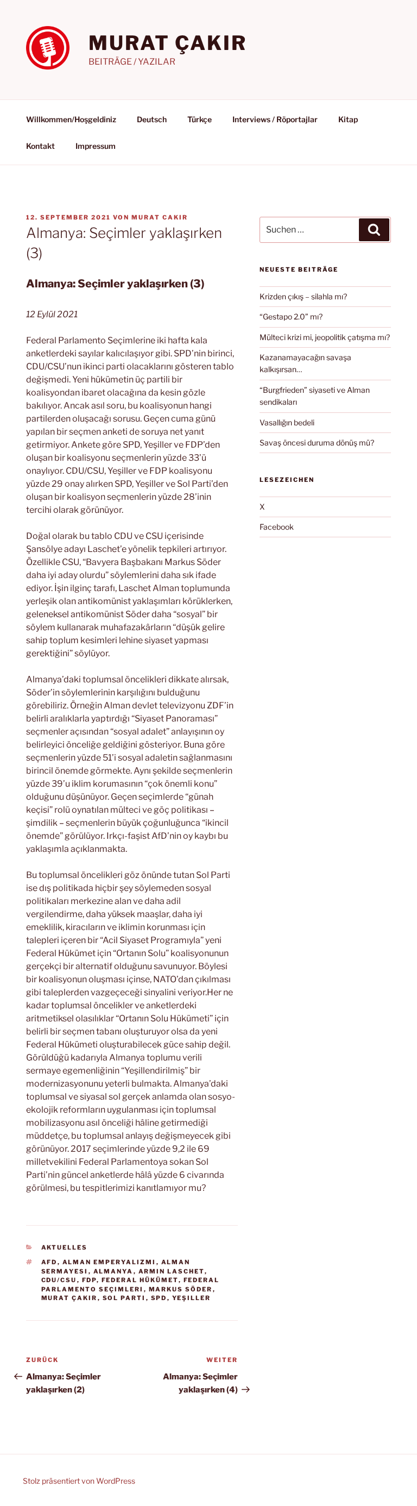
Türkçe (199, 119)
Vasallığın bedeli (287, 422)
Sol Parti (124, 1298)
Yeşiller (191, 1298)
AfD (49, 1262)
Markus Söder (181, 1289)
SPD (159, 1298)
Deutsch (152, 119)
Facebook (277, 526)
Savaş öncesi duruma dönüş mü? (317, 442)
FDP (89, 1280)
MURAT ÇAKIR (168, 43)
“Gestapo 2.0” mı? (291, 316)
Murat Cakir (159, 217)
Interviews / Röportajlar (275, 119)
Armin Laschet (171, 1271)
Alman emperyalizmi (109, 1262)
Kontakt (40, 145)
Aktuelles (64, 1247)
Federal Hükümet (140, 1280)
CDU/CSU (59, 1280)
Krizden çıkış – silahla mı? (303, 296)
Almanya (113, 1271)
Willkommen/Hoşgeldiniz (71, 119)
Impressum (95, 145)
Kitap (348, 119)
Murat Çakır (69, 1298)
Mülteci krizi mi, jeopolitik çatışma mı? (325, 337)
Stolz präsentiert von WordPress (79, 1480)
